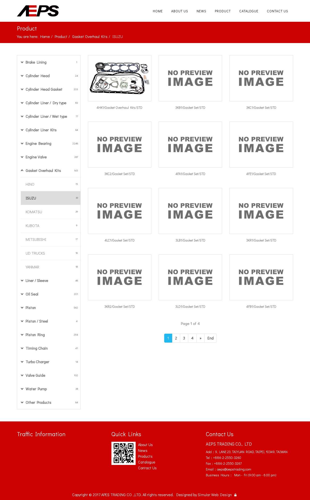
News (201, 11)
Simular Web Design (215, 494)
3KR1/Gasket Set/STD (261, 240)
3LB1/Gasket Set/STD (190, 240)
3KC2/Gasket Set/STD (119, 173)
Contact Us (277, 11)
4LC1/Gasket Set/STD (120, 240)
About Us (179, 11)
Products (145, 456)
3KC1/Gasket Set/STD (261, 107)
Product (223, 11)
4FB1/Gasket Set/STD (261, 306)
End (211, 337)
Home (158, 11)
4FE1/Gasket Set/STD (261, 173)
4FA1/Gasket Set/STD (190, 173)
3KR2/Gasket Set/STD (119, 306)
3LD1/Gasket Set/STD (190, 306)
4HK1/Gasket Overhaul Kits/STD (119, 107)
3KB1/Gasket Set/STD (190, 107)
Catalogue (248, 11)
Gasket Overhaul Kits (90, 36)
